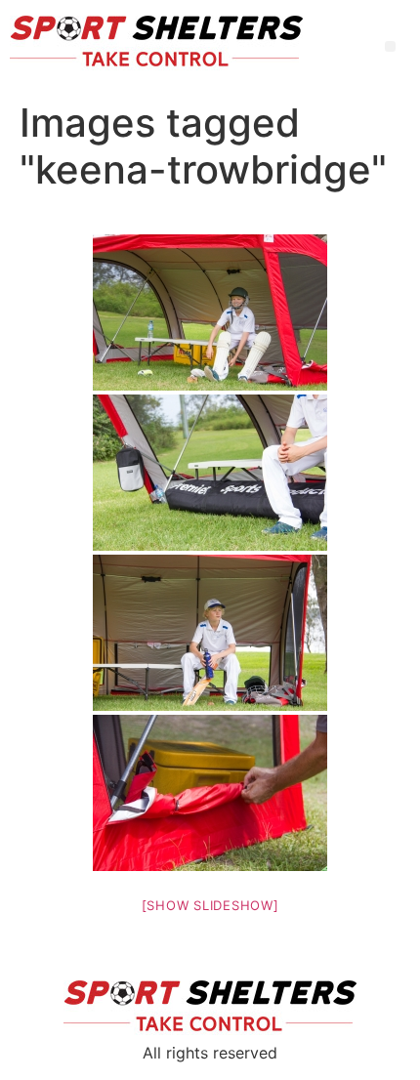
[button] (390, 46)
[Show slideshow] (210, 905)
